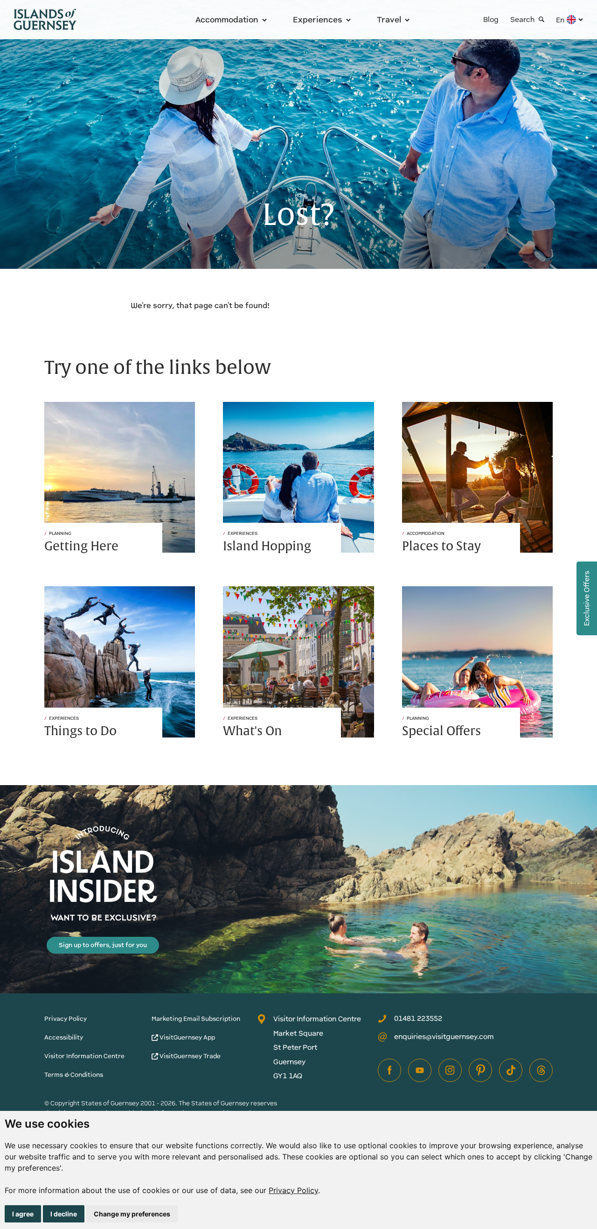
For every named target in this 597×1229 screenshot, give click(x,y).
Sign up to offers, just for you (103, 944)
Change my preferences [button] (132, 1214)
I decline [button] (63, 1214)
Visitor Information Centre (84, 1056)
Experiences (317, 19)
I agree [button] (23, 1214)
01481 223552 (418, 1018)
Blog (491, 19)
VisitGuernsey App (186, 1037)
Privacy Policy (293, 1190)
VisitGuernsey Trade (189, 1056)
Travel (389, 19)
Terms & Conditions (73, 1074)
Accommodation (226, 19)
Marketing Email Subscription (196, 1018)
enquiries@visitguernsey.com (444, 1036)
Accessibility (63, 1037)
